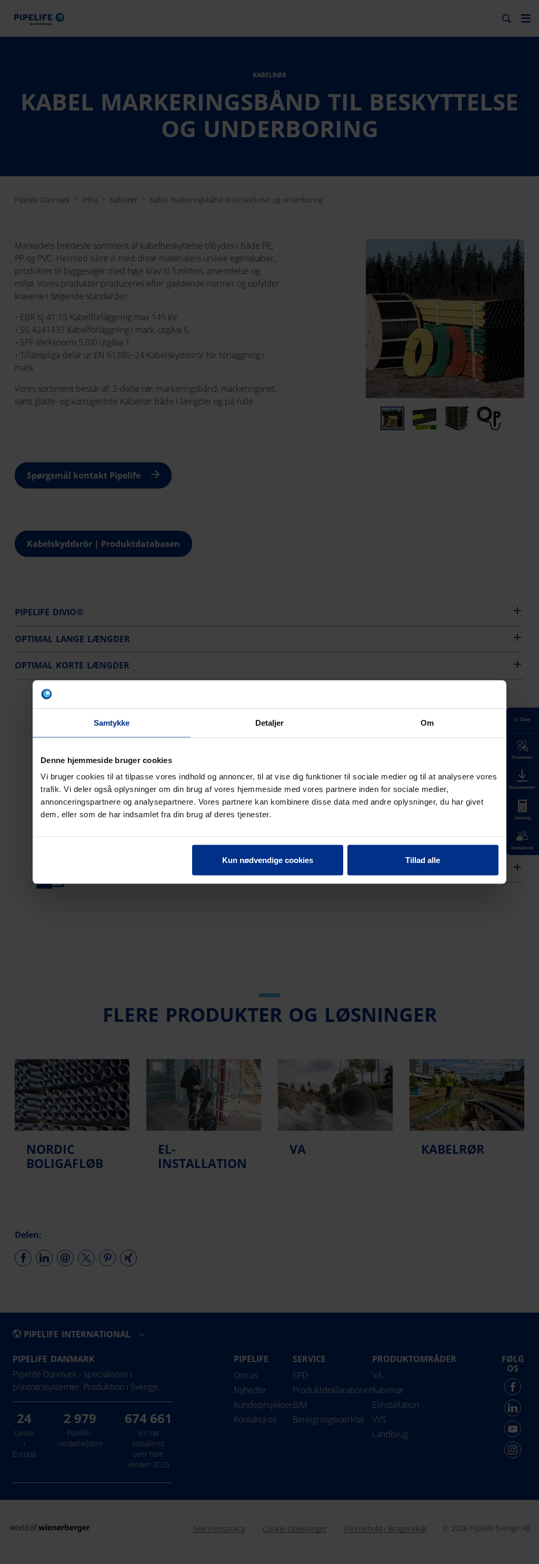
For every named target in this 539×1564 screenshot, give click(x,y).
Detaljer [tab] (269, 722)
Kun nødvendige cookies (267, 860)
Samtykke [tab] (112, 722)
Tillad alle (422, 860)
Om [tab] (427, 722)
